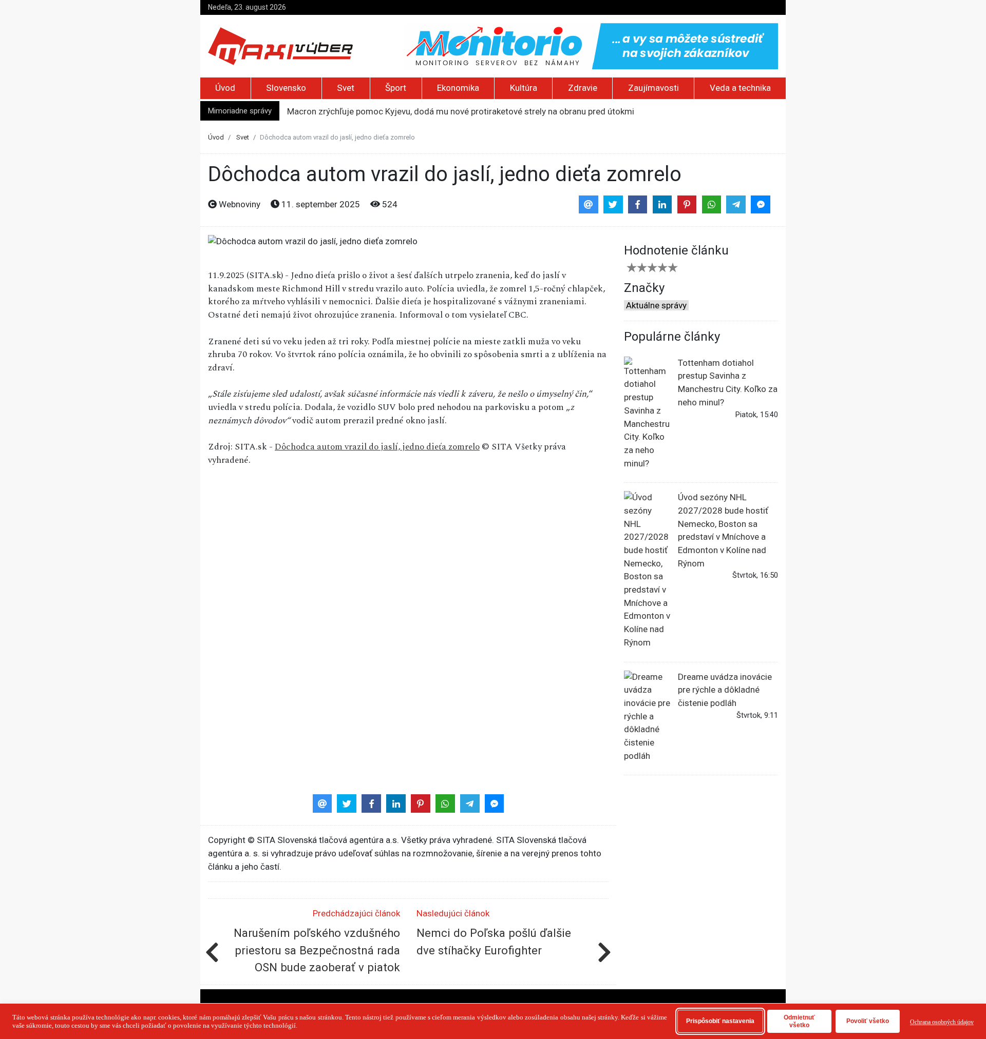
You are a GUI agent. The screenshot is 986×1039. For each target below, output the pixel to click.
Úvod (225, 88)
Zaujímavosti (653, 88)
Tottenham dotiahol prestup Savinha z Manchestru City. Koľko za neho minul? (728, 382)
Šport (395, 88)
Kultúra (523, 88)
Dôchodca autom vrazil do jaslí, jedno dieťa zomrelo (377, 447)
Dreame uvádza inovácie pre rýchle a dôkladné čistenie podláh (725, 690)
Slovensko (286, 88)
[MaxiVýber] (280, 46)
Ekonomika (458, 88)
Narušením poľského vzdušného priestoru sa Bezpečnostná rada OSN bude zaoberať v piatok (317, 950)
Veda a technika (740, 88)
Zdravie (582, 88)
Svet (345, 88)
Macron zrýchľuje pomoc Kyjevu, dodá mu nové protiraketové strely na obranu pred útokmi (460, 111)
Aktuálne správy (656, 305)
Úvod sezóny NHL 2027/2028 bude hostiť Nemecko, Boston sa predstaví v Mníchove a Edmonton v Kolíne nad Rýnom (723, 530)
